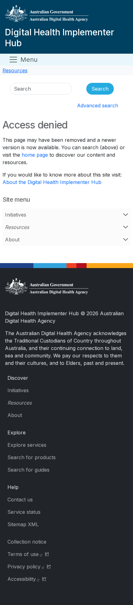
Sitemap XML (23, 524)
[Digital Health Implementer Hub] (65, 16)
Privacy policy (24, 566)
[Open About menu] (126, 239)
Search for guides (28, 470)
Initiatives (15, 215)
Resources (15, 70)
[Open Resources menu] (126, 227)
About (12, 239)
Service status (24, 512)
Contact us (20, 499)
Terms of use (23, 554)
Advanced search (97, 105)
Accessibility (21, 579)
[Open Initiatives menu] (126, 214)
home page (35, 155)
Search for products (31, 457)
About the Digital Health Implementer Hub (51, 182)
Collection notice (26, 542)
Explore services (26, 445)
